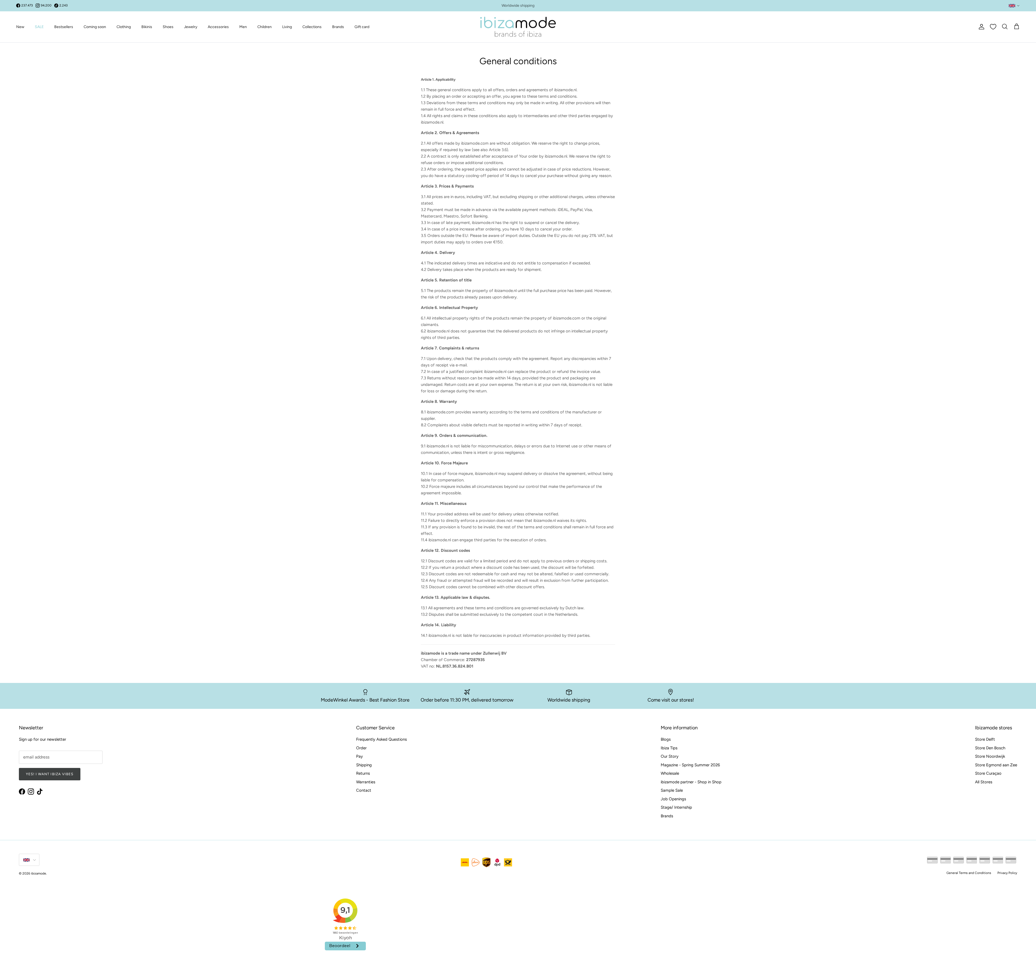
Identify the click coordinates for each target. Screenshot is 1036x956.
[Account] (980, 26)
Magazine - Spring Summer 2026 (690, 765)
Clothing (124, 27)
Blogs (666, 739)
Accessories (218, 27)
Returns (363, 773)
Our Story (670, 756)
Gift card (362, 27)
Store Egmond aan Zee (996, 765)
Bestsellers (63, 27)
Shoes (168, 27)
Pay (359, 756)
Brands (338, 27)
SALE (39, 27)
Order (361, 748)
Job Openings (673, 799)
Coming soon (95, 27)
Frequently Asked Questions (381, 739)
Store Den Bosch (990, 748)
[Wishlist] (993, 27)
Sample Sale (672, 790)
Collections (312, 27)
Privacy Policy (1007, 873)
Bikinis (146, 27)
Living (287, 27)
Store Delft (985, 739)
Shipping (364, 765)
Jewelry (190, 27)
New (20, 27)
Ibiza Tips (669, 748)
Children (264, 27)
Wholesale (670, 773)
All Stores (983, 782)
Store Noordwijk (990, 756)
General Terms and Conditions (968, 873)
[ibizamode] (518, 27)
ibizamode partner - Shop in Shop (691, 782)
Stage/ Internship (676, 807)
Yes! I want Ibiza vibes (49, 774)
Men (243, 27)
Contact (363, 790)
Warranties (365, 782)
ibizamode (38, 873)
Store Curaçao (988, 773)
